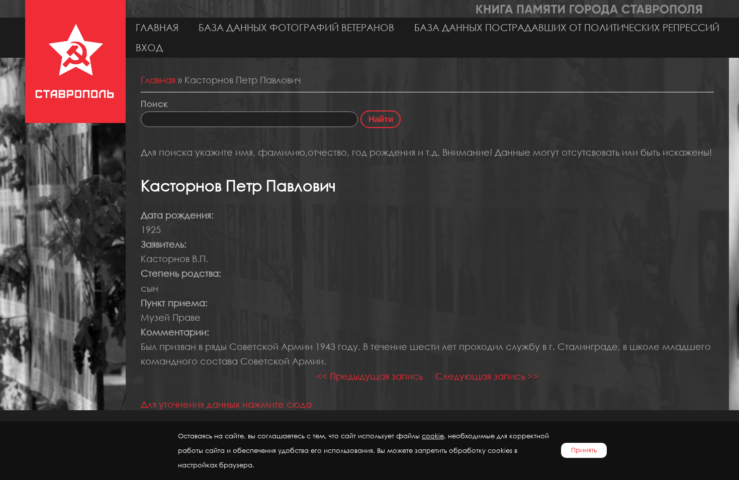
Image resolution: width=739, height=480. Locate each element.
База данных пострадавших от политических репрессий (566, 27)
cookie (433, 436)
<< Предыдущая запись (369, 376)
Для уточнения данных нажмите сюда (226, 404)
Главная (157, 27)
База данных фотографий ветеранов (296, 27)
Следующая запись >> (486, 376)
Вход (149, 47)
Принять (584, 450)
